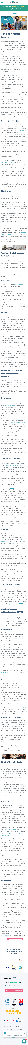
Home (5, 13)
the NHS (14, 543)
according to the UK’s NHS (8, 672)
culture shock (18, 284)
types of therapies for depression (15, 465)
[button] (2, 2)
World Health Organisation (18, 422)
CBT (10, 605)
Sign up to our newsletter (15, 990)
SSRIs (12, 488)
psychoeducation (21, 707)
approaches (15, 605)
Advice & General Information (15, 939)
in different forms (10, 405)
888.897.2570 (16, 1025)
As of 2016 (23, 130)
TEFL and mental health (18, 13)
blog (9, 13)
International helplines (11, 829)
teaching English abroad (8, 162)
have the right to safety (18, 181)
